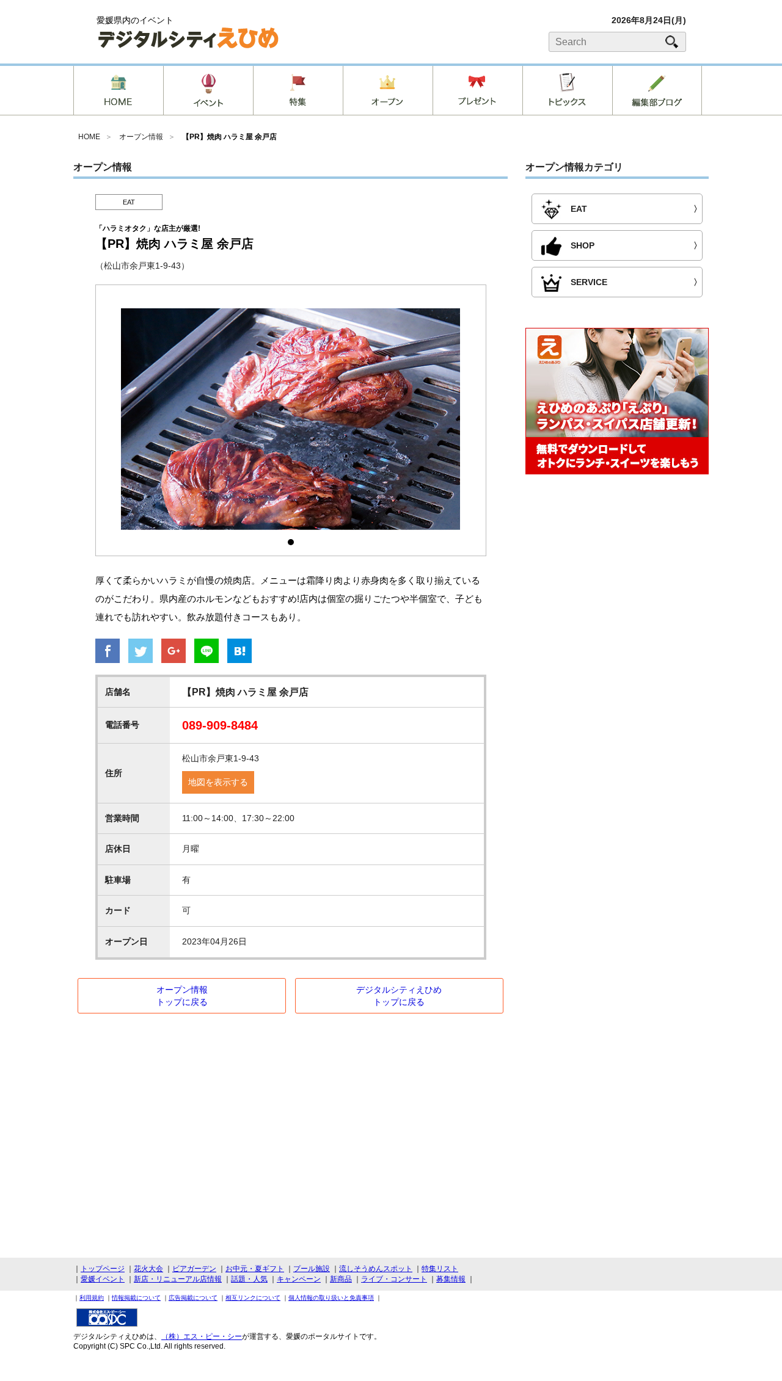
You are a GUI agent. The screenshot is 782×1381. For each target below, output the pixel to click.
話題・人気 (249, 1279)
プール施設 (311, 1268)
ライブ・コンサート (394, 1279)
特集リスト (440, 1268)
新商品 (341, 1279)
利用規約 (91, 1297)
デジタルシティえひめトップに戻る (399, 996)
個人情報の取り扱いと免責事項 (331, 1297)
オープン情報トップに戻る (182, 996)
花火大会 (148, 1268)
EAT (129, 202)
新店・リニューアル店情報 (178, 1279)
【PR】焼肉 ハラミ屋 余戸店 (229, 136)
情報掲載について (136, 1297)
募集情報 (451, 1279)
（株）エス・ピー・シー (201, 1336)
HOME (89, 136)
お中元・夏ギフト (254, 1268)
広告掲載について (193, 1297)
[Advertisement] (617, 583)
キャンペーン (299, 1279)
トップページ (103, 1268)
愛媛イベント (103, 1279)
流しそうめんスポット (375, 1268)
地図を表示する (218, 782)
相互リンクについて (252, 1297)
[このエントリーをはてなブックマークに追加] (239, 652)
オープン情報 (141, 136)
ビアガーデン (194, 1268)
